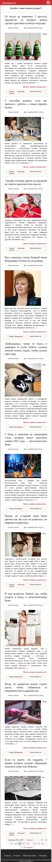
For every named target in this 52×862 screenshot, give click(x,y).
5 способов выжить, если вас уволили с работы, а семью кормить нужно (26, 104)
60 (43, 844)
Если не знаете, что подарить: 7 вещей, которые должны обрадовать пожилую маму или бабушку (26, 763)
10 (42, 840)
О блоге (17, 856)
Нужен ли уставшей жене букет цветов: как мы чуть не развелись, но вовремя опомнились (26, 519)
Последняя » (29, 847)
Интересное (19, 336)
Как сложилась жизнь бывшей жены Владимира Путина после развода (26, 259)
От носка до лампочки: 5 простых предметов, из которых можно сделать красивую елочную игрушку (26, 19)
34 (24, 844)
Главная (7, 856)
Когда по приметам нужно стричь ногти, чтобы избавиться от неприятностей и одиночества (26, 687)
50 (39, 844)
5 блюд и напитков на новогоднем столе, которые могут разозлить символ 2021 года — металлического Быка (26, 439)
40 (35, 844)
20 (46, 840)
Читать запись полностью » (35, 87)
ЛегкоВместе (29, 861)
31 (12, 844)
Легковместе (9, 3)
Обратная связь (30, 856)
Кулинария (18, 508)
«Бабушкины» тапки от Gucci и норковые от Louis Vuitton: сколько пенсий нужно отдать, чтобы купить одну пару (26, 349)
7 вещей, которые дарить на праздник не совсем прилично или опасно (26, 182)
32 (16, 844)
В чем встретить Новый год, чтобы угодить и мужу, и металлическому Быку (26, 597)
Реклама (42, 856)
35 (28, 844)
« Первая (29, 840)
